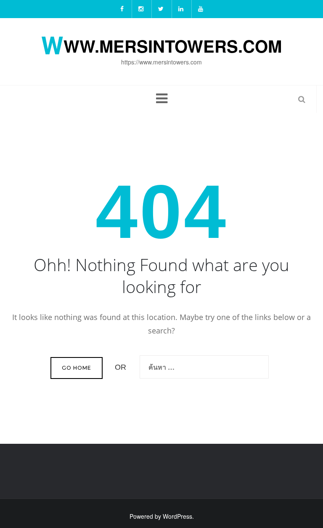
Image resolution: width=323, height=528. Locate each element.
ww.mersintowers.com (161, 44)
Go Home (76, 368)
